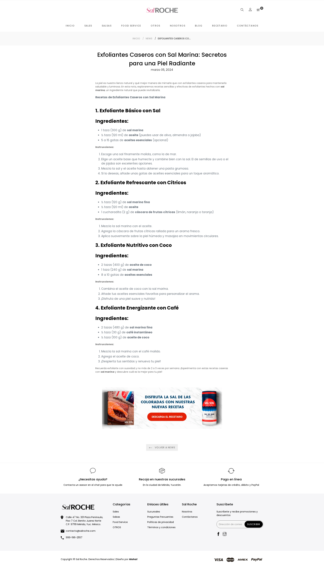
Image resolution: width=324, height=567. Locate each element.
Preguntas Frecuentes (160, 517)
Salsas (116, 517)
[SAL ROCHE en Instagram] (224, 534)
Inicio (136, 38)
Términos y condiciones (161, 527)
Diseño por (127, 559)
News (149, 38)
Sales (116, 511)
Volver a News (164, 447)
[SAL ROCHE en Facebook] (218, 534)
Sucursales (153, 511)
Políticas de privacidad (160, 522)
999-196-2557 (74, 537)
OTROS (117, 527)
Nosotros (187, 511)
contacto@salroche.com (81, 531)
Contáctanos (190, 517)
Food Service (120, 522)
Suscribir (253, 524)
